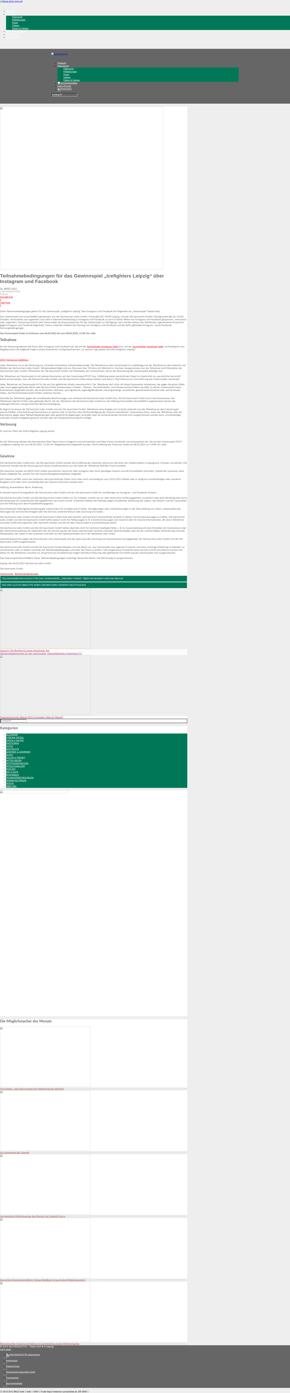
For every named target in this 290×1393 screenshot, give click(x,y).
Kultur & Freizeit (15, 758)
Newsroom (12, 14)
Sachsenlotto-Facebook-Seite (147, 346)
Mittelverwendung (17, 764)
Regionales (12, 775)
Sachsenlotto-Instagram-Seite (102, 346)
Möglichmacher (15, 766)
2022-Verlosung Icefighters (14, 360)
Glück (9, 755)
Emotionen (12, 744)
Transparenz (12, 1378)
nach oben (5, 1349)
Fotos (15, 23)
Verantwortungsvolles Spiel (20, 1372)
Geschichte (12, 749)
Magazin (10, 11)
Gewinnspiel (6, 574)
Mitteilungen (19, 20)
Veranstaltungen (16, 781)
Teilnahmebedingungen (26, 574)
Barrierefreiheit (14, 1383)
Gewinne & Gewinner (18, 752)
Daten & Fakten (20, 28)
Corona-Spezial (15, 738)
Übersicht (17, 17)
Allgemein (12, 735)
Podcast (11, 769)
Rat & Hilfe (12, 772)
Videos (15, 25)
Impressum (12, 1360)
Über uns (11, 786)
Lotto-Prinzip (13, 34)
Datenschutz (12, 1366)
